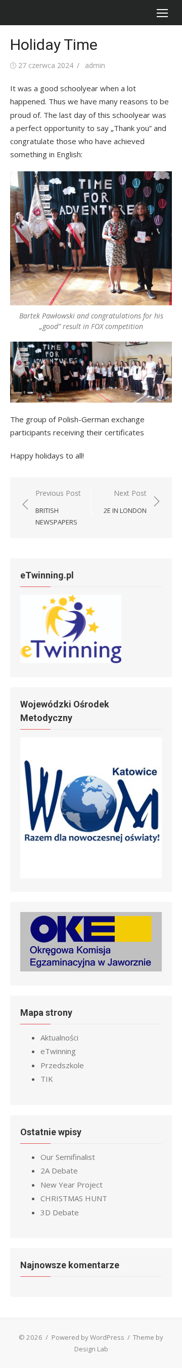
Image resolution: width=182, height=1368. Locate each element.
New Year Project (71, 1185)
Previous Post (58, 507)
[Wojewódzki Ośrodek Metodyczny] (91, 875)
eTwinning (58, 1051)
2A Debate (59, 1170)
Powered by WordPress (88, 1337)
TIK (46, 1079)
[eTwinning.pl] (70, 660)
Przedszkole (62, 1065)
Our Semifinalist (67, 1157)
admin (95, 65)
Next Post (125, 501)
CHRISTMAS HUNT (73, 1198)
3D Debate (59, 1212)
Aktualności (59, 1037)
